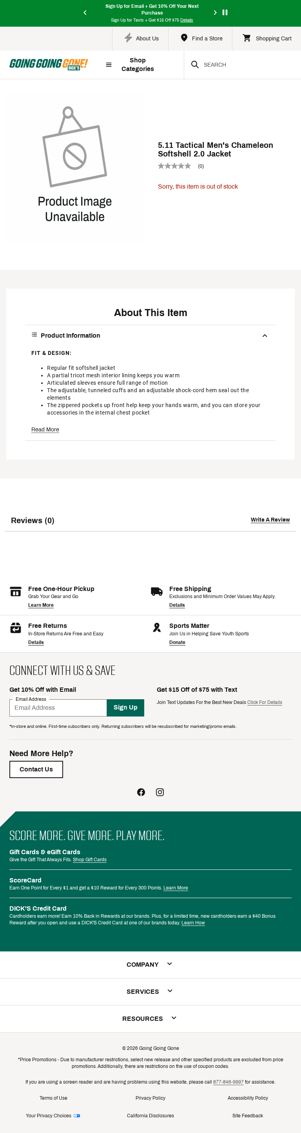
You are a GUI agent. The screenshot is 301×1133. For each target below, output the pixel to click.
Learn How (193, 923)
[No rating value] (178, 166)
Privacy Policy (150, 1098)
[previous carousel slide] (85, 13)
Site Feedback (247, 1115)
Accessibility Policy (248, 1098)
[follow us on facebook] (141, 793)
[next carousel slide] (215, 13)
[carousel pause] (225, 12)
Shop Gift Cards (90, 859)
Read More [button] (45, 430)
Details (177, 605)
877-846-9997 (228, 1082)
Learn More (41, 605)
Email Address (31, 699)
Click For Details (264, 702)
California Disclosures (150, 1115)
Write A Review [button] (270, 520)
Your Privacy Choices (48, 1115)
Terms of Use (53, 1098)
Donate (177, 642)
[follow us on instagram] (160, 793)
